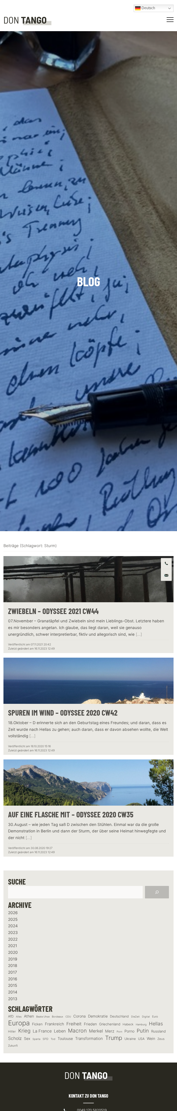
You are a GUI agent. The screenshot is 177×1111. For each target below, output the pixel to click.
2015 (12, 985)
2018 (12, 965)
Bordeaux (57, 1016)
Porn (119, 1031)
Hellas (156, 1024)
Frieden (90, 1024)
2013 (12, 999)
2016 (12, 979)
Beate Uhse (43, 1016)
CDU (68, 1016)
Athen (29, 1016)
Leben (60, 1031)
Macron (77, 1031)
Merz (109, 1031)
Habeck (128, 1024)
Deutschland (119, 1016)
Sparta (36, 1039)
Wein (151, 1038)
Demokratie (98, 1016)
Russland (158, 1031)
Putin (143, 1031)
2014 (12, 992)
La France (42, 1030)
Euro (155, 1016)
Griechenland (109, 1024)
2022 (13, 939)
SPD (45, 1039)
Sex (27, 1038)
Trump (113, 1038)
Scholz (15, 1038)
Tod (53, 1039)
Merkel (96, 1030)
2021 (12, 945)
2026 (13, 912)
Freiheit (74, 1024)
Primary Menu (171, 19)
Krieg (24, 1031)
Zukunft (13, 1045)
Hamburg (141, 1024)
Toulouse (65, 1038)
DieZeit (135, 1016)
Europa (19, 1023)
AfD (11, 1016)
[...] (139, 634)
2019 (12, 959)
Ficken (37, 1024)
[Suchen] (157, 892)
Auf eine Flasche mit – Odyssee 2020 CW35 (70, 814)
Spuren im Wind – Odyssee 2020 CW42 (63, 712)
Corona (79, 1016)
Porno (129, 1031)
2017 (12, 972)
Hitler (12, 1031)
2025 (13, 919)
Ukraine (130, 1039)
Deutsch (148, 8)
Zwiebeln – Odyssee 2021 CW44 (53, 611)
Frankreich (54, 1024)
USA (141, 1039)
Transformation (89, 1038)
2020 (13, 952)
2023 (13, 932)
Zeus (161, 1039)
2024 (13, 926)
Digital (146, 1016)
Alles (19, 1016)
